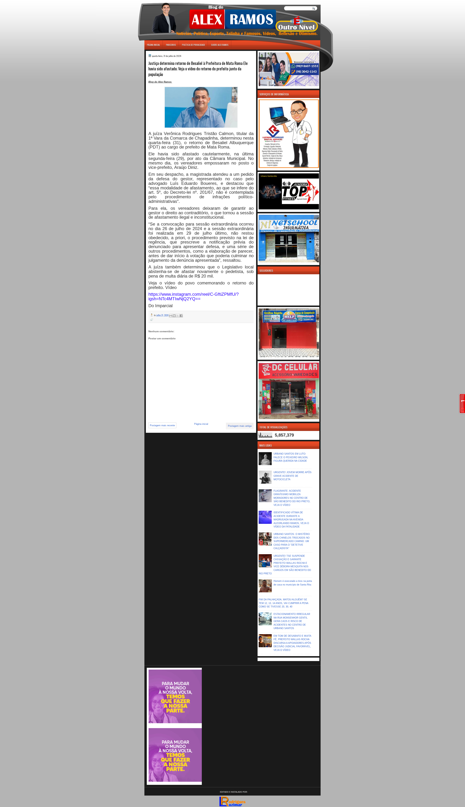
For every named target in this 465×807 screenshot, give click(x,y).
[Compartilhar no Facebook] (181, 316)
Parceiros (171, 44)
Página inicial (153, 44)
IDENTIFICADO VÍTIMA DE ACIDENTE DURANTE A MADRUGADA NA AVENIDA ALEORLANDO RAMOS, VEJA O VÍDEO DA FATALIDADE (291, 519)
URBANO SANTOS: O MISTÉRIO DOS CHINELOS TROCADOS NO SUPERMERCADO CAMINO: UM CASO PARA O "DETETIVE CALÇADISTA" (292, 541)
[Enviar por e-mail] (171, 316)
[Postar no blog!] (174, 316)
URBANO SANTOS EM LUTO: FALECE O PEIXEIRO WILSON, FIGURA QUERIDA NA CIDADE (291, 457)
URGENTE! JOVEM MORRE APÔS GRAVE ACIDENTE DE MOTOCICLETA (293, 476)
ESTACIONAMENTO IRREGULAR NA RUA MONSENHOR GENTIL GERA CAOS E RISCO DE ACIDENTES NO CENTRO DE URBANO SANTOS (292, 621)
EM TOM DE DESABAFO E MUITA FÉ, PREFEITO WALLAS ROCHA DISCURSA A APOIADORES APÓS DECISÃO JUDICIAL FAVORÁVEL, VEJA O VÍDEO (292, 643)
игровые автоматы (161, 2)
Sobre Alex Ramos (220, 44)
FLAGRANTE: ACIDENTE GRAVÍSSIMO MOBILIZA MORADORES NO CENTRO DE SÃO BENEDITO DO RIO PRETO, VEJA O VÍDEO (292, 497)
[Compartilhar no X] (177, 316)
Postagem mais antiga (240, 426)
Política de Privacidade (193, 44)
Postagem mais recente (162, 425)
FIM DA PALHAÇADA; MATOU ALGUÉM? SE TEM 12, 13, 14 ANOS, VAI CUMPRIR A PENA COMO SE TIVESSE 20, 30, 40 (283, 603)
